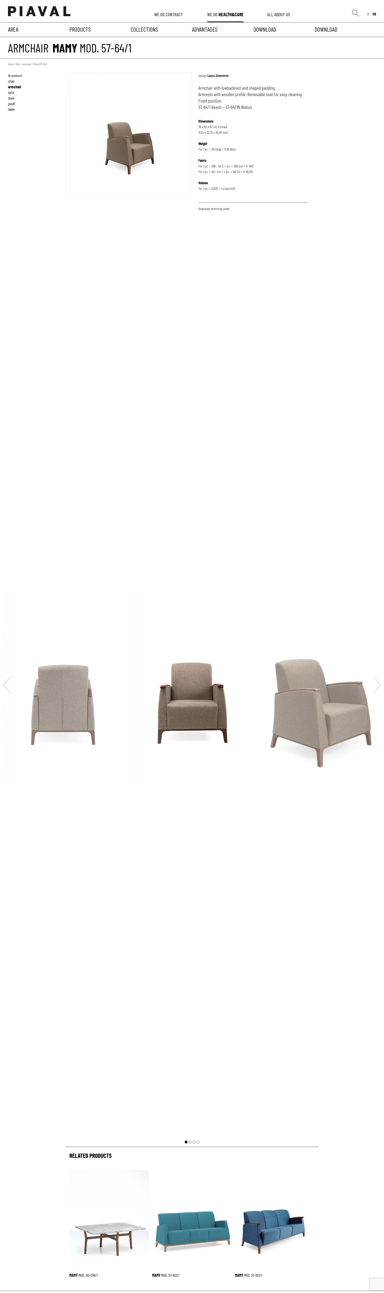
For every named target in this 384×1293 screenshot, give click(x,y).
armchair (28, 47)
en (374, 14)
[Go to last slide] (6, 685)
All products (15, 75)
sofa (11, 92)
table (11, 109)
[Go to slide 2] (190, 1142)
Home (11, 64)
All (279, 14)
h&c (18, 64)
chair (11, 81)
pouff (11, 103)
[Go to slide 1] (186, 1142)
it (368, 14)
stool (11, 98)
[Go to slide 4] (198, 1142)
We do (169, 14)
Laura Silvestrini (218, 75)
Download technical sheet (214, 208)
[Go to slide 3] (194, 1142)
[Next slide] (377, 685)
